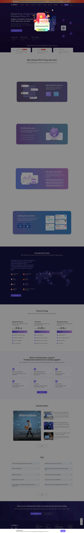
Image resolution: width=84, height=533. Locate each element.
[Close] (52, 10)
